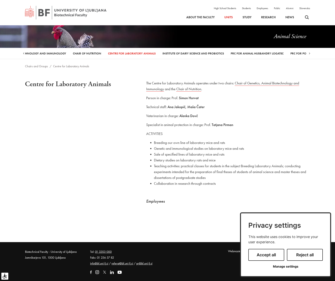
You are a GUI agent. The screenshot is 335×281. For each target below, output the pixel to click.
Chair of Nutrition (87, 53)
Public (277, 8)
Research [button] (268, 17)
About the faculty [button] (200, 17)
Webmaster (235, 251)
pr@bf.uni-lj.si (144, 263)
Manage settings (285, 266)
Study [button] (247, 17)
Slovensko (304, 8)
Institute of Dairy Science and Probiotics (193, 53)
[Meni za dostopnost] (5, 276)
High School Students (225, 8)
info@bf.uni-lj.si (99, 263)
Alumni (290, 8)
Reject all (305, 254)
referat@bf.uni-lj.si (122, 263)
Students (246, 8)
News (289, 17)
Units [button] (228, 17)
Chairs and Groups (36, 66)
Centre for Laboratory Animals (132, 53)
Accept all (266, 254)
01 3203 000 (103, 252)
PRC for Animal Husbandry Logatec (257, 53)
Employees (262, 8)
